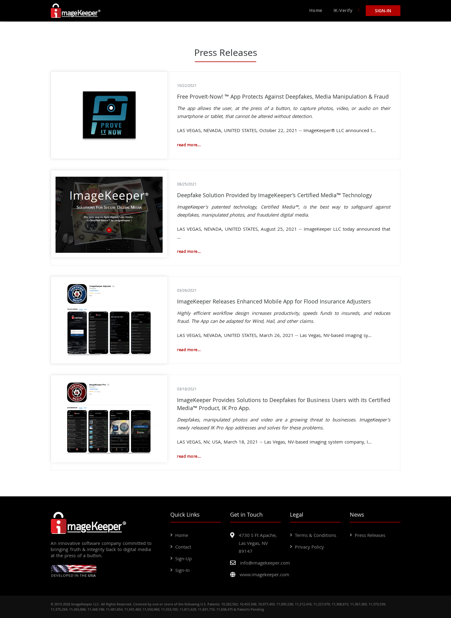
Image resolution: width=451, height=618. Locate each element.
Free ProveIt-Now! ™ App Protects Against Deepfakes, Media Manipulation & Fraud (283, 96)
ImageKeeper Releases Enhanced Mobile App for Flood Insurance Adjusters (274, 301)
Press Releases (370, 535)
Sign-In (383, 11)
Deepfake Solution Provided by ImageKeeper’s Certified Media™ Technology (274, 195)
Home (315, 10)
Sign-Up (183, 558)
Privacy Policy (309, 547)
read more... (189, 144)
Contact (183, 547)
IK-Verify (343, 10)
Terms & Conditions (315, 535)
